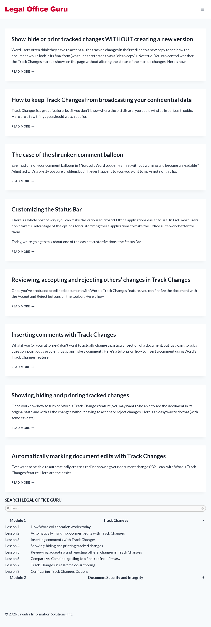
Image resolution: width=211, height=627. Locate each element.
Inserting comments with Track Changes (64, 334)
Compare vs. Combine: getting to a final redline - (75, 558)
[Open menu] (202, 9)
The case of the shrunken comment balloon (67, 154)
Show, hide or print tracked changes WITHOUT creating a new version (102, 39)
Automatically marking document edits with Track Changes (89, 455)
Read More (23, 71)
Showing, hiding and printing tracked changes (70, 395)
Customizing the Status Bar (47, 209)
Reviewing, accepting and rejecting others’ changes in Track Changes (101, 279)
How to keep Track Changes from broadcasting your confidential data (102, 99)
